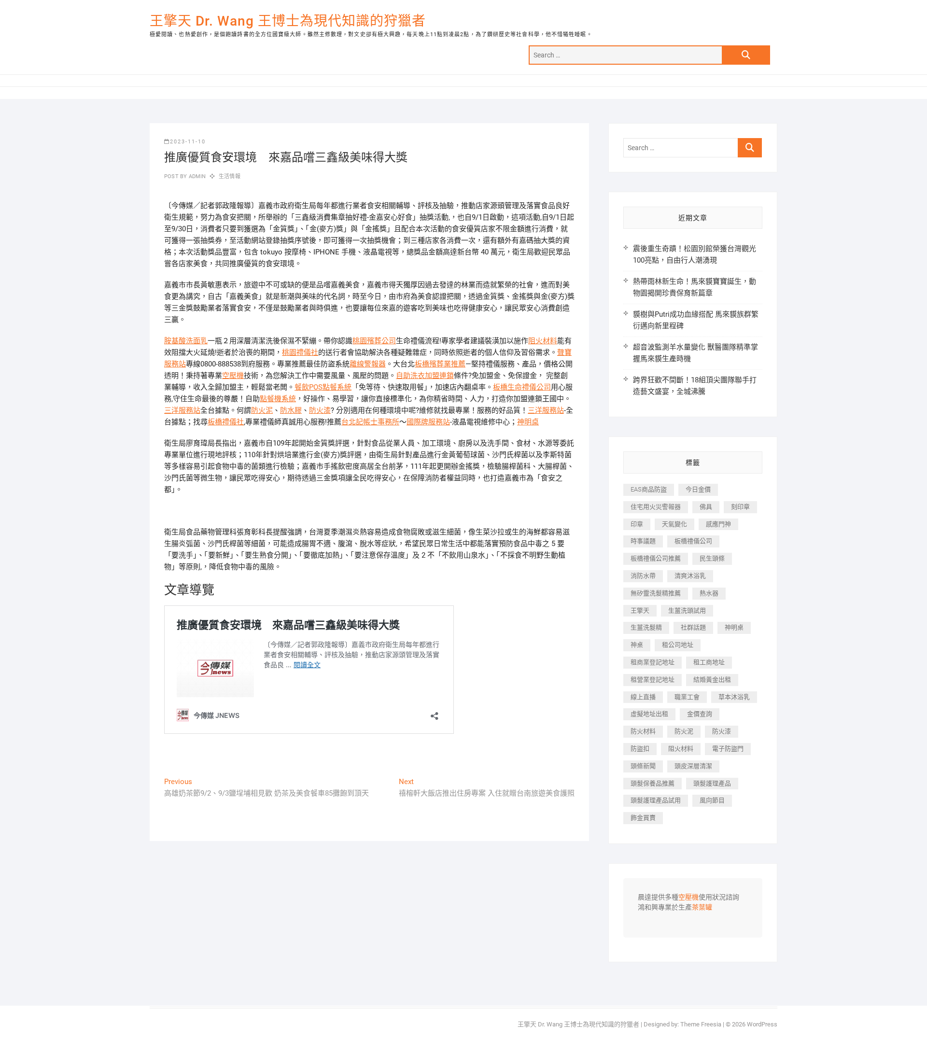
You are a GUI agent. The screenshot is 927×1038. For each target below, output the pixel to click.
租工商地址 (709, 662)
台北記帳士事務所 (370, 422)
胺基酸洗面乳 (186, 341)
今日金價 (698, 489)
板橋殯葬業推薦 (440, 364)
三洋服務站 (182, 410)
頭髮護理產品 (712, 783)
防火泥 (262, 410)
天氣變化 (674, 524)
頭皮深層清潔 (693, 766)
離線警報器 (368, 364)
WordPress (762, 1024)
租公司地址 (677, 644)
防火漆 (320, 410)
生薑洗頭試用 (687, 610)
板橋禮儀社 (226, 422)
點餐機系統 (278, 398)
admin (196, 176)
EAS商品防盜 (649, 489)
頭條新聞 (643, 766)
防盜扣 (640, 748)
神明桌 (528, 422)
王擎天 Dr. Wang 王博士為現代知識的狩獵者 (288, 21)
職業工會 (687, 697)
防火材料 (643, 731)
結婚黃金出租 (712, 679)
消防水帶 (643, 575)
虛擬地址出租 (649, 713)
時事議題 (643, 541)
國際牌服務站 (428, 422)
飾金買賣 (643, 817)
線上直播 (643, 697)
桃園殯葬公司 (374, 341)
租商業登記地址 (652, 662)
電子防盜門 (728, 748)
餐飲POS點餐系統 (323, 387)
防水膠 (291, 410)
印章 (637, 524)
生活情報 (229, 176)
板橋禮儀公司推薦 (656, 558)
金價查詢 (699, 713)
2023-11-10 (188, 142)
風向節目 (712, 800)
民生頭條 (712, 558)
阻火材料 (542, 341)
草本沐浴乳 (734, 697)
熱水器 (709, 593)
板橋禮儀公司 (693, 541)
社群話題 (693, 627)
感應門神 (718, 524)
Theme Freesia (700, 1024)
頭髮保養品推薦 (652, 783)
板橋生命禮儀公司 (522, 387)
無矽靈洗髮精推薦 (656, 593)
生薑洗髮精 (646, 627)
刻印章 (740, 506)
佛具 (706, 506)
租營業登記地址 (652, 679)
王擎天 (640, 610)
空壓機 (233, 375)
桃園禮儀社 (300, 352)
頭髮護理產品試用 (656, 800)
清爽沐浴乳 (690, 575)
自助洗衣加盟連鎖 (425, 375)
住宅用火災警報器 (656, 506)
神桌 (637, 644)
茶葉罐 (702, 908)
